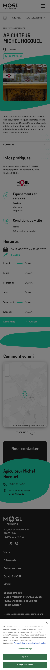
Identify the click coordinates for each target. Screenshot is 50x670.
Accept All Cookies (25, 664)
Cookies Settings (25, 648)
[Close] (47, 623)
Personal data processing (24, 643)
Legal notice (40, 643)
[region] (25, 644)
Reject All (25, 657)
